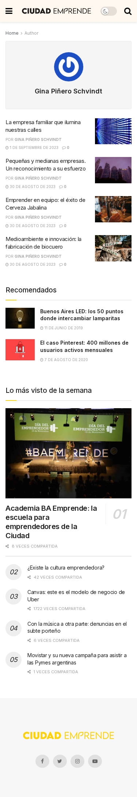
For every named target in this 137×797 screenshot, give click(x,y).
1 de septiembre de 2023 (33, 147)
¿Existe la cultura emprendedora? (65, 567)
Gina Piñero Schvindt (38, 139)
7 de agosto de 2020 (65, 359)
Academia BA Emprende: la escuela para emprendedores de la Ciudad (51, 522)
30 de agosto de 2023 (32, 186)
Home (12, 33)
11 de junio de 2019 (63, 328)
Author (31, 33)
